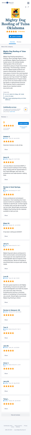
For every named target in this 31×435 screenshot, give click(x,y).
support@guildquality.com (20, 429)
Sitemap (18, 426)
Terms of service (18, 425)
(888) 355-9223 (8, 429)
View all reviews (15, 415)
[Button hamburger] (28, 3)
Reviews (19, 42)
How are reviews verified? (23, 127)
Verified (6, 138)
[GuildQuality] (8, 3)
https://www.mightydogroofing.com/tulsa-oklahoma (15, 99)
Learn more (12, 111)
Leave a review (16, 36)
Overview (12, 42)
